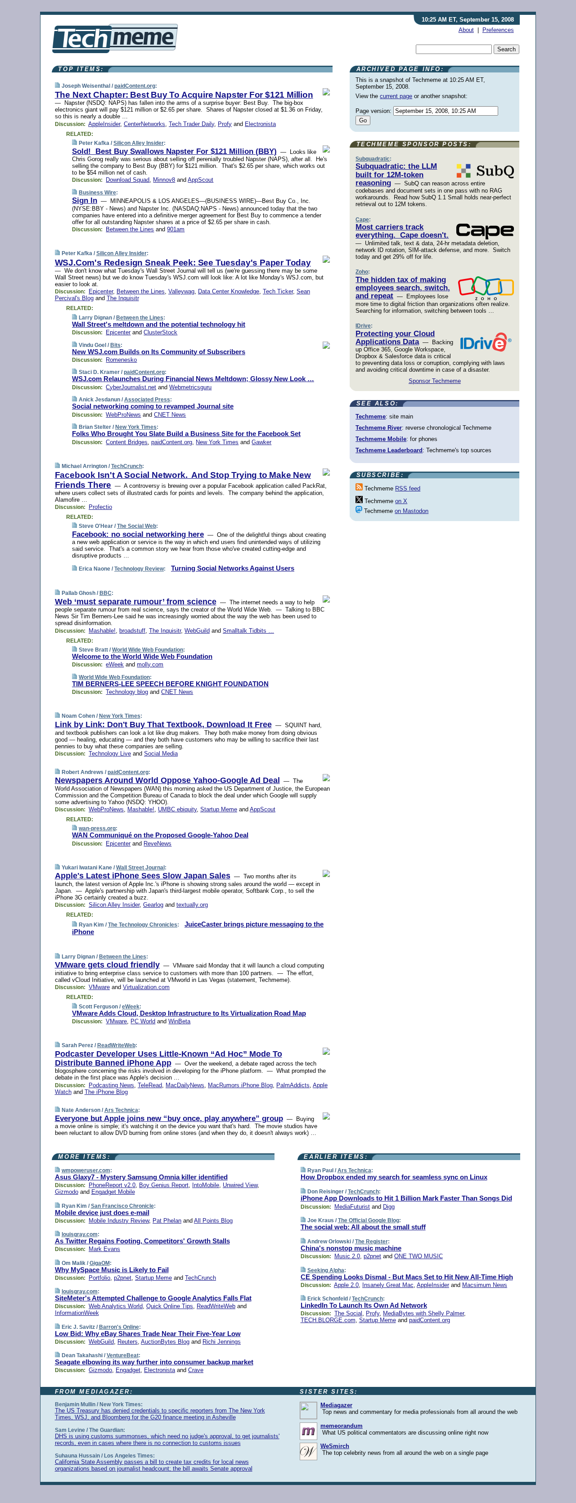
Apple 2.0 (346, 1285)
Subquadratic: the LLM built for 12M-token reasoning (396, 174)
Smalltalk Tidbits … (248, 630)
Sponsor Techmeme (435, 381)
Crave (195, 1370)
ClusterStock (160, 332)
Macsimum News (484, 1285)
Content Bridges (127, 442)
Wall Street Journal (140, 867)
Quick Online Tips (169, 1306)
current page (396, 96)
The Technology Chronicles (142, 924)
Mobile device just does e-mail (102, 1212)
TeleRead (150, 1085)
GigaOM (100, 1263)
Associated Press (147, 399)
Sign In (84, 200)
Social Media (161, 753)
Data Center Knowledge (228, 291)
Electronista (260, 124)
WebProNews (123, 414)
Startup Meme (218, 809)
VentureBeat (123, 1355)
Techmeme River (379, 427)
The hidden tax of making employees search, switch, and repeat (403, 288)
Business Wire (97, 192)
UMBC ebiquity (177, 809)
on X (401, 501)
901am (175, 229)
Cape (362, 219)
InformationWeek (77, 1313)
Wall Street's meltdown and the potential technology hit (158, 324)
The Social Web (136, 526)
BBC (105, 593)
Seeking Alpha (325, 1270)
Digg (389, 1206)
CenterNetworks (144, 124)
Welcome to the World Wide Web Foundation (142, 656)
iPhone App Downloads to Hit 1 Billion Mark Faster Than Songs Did (406, 1198)
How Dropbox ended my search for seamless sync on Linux (394, 1177)
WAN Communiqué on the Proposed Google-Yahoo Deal (160, 835)
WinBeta (179, 1021)
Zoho (362, 271)
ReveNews (157, 843)
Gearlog (153, 904)
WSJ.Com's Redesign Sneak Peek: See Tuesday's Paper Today (183, 262)
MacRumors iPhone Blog (240, 1085)
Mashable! (102, 630)
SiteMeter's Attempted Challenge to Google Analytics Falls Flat (153, 1298)
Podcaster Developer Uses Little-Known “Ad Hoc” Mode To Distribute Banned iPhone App (168, 1058)
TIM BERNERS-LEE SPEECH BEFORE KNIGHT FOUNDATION (170, 684)
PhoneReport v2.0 (112, 1185)
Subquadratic (373, 159)
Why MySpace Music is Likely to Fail (112, 1270)
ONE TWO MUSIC (418, 1256)
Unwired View (240, 1185)
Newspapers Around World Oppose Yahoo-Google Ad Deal (167, 780)
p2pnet (122, 1277)
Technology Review (139, 569)
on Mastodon (411, 511)
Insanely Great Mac (388, 1285)
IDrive (363, 325)
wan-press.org (97, 828)
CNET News (170, 414)
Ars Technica (121, 1110)
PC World (142, 1021)
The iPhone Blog (106, 1092)
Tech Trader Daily (191, 124)
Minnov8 (164, 179)
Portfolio (99, 1277)
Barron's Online (119, 1327)
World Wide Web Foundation (147, 649)
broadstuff (132, 630)
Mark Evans (104, 1249)
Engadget (128, 1370)
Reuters (127, 1341)
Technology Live (110, 753)
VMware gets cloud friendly (107, 964)
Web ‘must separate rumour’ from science (135, 601)
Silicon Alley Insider (138, 143)
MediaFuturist (352, 1206)
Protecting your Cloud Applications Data (395, 337)
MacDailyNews (185, 1085)
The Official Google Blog (368, 1220)
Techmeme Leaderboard (389, 450)
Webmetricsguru (190, 387)
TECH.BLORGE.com (328, 1320)
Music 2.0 (347, 1256)
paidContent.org (134, 86)
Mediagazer (336, 1405)
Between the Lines (130, 229)
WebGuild (197, 630)
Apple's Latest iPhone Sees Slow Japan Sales (142, 875)
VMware (99, 987)
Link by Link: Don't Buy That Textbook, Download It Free (163, 724)
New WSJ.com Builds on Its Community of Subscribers (158, 352)
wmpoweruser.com (86, 1170)
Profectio (100, 507)
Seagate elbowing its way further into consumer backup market (154, 1362)
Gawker (261, 442)
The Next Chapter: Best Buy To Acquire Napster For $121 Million (184, 94)
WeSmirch (334, 1446)
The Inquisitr (123, 298)
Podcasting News (111, 1085)
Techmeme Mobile (381, 439)
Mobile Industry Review (119, 1220)
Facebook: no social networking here (138, 534)
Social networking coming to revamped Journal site (153, 406)
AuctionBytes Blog (165, 1341)
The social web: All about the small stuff (363, 1227)
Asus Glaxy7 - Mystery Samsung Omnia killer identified (141, 1177)
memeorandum (341, 1425)
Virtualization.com (146, 987)
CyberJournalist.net (131, 387)
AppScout (200, 179)
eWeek (115, 664)
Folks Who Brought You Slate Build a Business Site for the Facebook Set (186, 433)
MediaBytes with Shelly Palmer (423, 1313)
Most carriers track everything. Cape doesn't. (402, 231)
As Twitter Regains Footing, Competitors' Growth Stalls (142, 1241)
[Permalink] (57, 85)
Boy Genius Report (164, 1185)
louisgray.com (80, 1234)
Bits (115, 345)
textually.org (192, 904)
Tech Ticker (278, 291)
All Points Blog (213, 1220)
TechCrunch (126, 466)
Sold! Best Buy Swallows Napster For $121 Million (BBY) (174, 151)
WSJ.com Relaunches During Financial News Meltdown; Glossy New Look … (193, 378)
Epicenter (101, 291)
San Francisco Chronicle (122, 1206)
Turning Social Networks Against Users (232, 568)
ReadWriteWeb (116, 1045)
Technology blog (127, 691)
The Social (348, 1313)
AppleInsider (104, 124)
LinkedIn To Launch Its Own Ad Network (364, 1305)
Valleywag (181, 291)
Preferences (498, 30)
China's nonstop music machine (351, 1248)
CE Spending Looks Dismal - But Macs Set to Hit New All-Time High (407, 1277)
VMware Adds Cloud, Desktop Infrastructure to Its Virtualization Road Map (189, 1013)
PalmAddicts (293, 1085)
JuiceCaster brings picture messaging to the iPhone (198, 928)
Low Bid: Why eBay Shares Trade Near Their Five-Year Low (148, 1333)
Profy (225, 124)
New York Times (136, 427)
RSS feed (407, 488)
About (466, 30)
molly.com (150, 664)
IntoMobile (205, 1185)
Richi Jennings (221, 1341)
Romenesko (121, 359)
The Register (371, 1241)
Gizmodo (66, 1191)
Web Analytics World (116, 1306)
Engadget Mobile (113, 1191)
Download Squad (127, 179)
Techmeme (371, 416)
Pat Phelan (167, 1220)
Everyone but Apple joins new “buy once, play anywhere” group (169, 1118)
